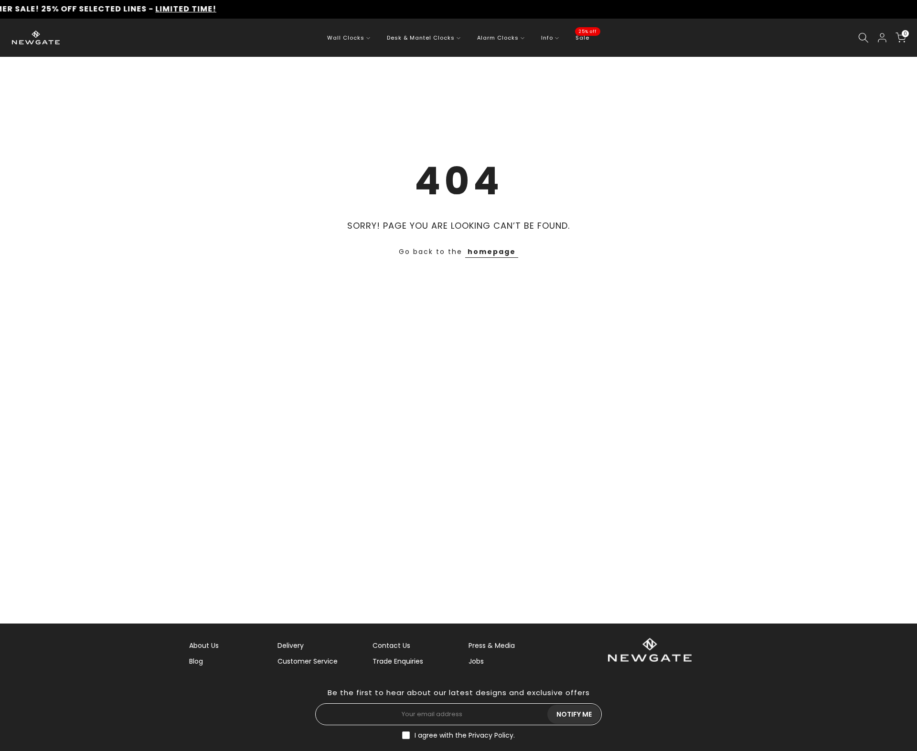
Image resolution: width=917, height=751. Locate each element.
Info (547, 38)
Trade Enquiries (398, 661)
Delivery (290, 645)
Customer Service (307, 661)
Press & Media (492, 645)
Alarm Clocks (498, 38)
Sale (586, 37)
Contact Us (391, 645)
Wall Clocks (345, 38)
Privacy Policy (491, 735)
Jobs (476, 661)
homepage (492, 251)
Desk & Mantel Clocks (421, 38)
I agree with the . (465, 735)
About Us (204, 645)
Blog (196, 661)
